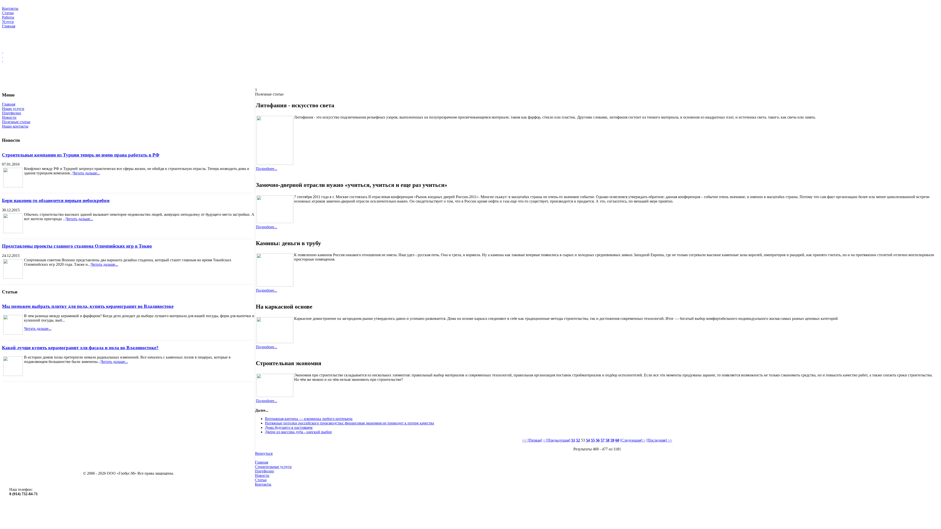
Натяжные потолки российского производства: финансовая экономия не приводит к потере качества (349, 423)
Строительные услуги (273, 467)
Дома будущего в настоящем (288, 427)
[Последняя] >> (659, 440)
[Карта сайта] (470, 56)
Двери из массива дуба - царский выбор (298, 432)
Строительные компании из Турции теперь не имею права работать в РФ (80, 154)
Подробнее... (266, 169)
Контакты (263, 484)
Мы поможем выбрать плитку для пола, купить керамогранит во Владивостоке (87, 306)
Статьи (261, 480)
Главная (8, 104)
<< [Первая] (532, 440)
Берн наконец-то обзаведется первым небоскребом (56, 200)
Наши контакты (15, 126)
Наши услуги (13, 109)
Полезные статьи (16, 122)
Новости (9, 117)
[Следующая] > (632, 440)
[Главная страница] (470, 51)
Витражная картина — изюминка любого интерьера (308, 419)
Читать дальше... (86, 173)
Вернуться (263, 453)
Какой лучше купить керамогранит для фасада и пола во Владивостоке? (80, 347)
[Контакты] (470, 60)
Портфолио (11, 113)
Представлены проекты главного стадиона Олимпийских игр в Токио (77, 246)
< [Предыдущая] (556, 440)
